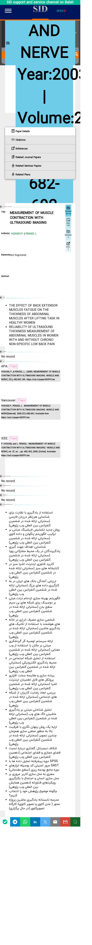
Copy (13, 366)
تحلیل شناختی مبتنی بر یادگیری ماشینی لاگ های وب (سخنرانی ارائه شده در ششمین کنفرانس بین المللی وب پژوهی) (33, 716)
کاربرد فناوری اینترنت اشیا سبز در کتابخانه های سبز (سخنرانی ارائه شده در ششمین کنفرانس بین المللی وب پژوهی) (34, 570)
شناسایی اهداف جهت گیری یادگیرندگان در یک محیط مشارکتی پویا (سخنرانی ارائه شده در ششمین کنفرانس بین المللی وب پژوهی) (34, 553)
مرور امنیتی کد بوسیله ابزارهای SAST (34, 765)
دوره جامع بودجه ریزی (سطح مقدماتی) (34, 770)
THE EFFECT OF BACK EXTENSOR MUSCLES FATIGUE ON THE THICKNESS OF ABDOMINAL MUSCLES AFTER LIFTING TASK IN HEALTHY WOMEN (34, 314)
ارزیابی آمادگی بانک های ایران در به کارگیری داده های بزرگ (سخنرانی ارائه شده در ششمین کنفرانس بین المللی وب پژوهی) (34, 587)
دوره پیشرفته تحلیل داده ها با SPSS (33, 761)
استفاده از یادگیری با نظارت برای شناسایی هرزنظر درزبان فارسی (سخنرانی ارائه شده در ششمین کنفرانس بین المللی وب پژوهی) (31, 519)
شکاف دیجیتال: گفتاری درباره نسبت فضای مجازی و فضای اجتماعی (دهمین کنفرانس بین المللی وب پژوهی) (34, 752)
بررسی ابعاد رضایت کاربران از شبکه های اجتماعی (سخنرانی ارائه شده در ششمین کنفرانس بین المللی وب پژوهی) (33, 699)
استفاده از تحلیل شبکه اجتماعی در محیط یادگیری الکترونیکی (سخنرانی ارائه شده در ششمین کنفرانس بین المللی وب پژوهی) (33, 664)
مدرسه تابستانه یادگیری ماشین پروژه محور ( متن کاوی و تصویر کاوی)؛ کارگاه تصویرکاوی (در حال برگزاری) (34, 804)
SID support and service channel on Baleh (40, 2)
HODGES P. (17, 234)
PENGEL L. (31, 234)
